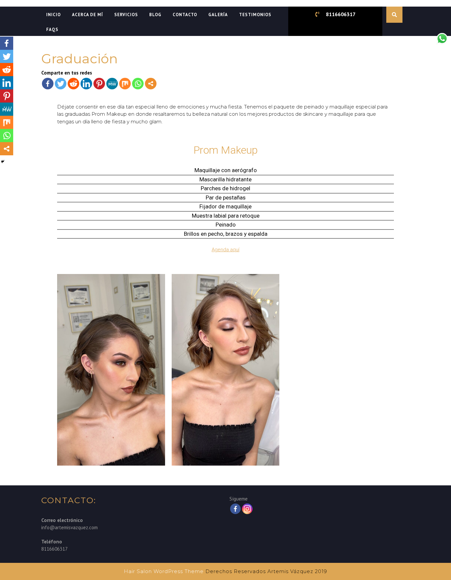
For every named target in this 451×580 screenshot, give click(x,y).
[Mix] (125, 83)
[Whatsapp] (138, 83)
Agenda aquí (225, 250)
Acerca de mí (87, 14)
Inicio (53, 14)
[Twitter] (60, 83)
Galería (218, 14)
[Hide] (2, 161)
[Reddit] (73, 83)
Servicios (126, 14)
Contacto (185, 14)
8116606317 (341, 14)
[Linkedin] (86, 83)
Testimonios (255, 14)
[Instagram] (247, 509)
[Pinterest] (99, 83)
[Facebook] (47, 83)
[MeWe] (112, 83)
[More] (150, 83)
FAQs (52, 29)
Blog (155, 14)
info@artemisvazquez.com (69, 527)
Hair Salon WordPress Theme (164, 571)
